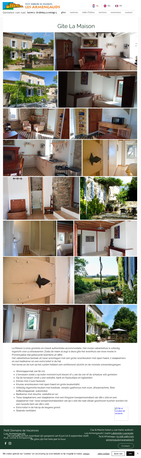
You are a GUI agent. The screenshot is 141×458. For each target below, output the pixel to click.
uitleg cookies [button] (103, 453)
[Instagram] (10, 443)
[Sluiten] (137, 453)
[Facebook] (5, 443)
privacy (86, 453)
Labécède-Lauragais (122, 433)
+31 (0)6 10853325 (125, 436)
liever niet (118, 453)
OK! (130, 453)
